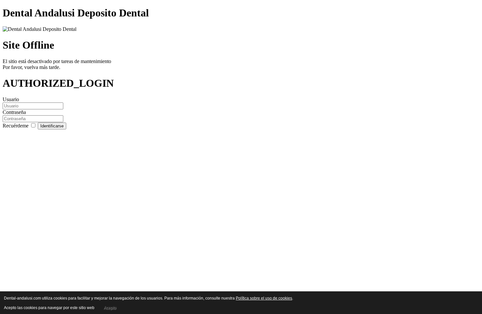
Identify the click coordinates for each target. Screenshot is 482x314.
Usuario (11, 99)
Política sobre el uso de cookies (264, 298)
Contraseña (14, 112)
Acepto (110, 307)
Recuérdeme (16, 125)
